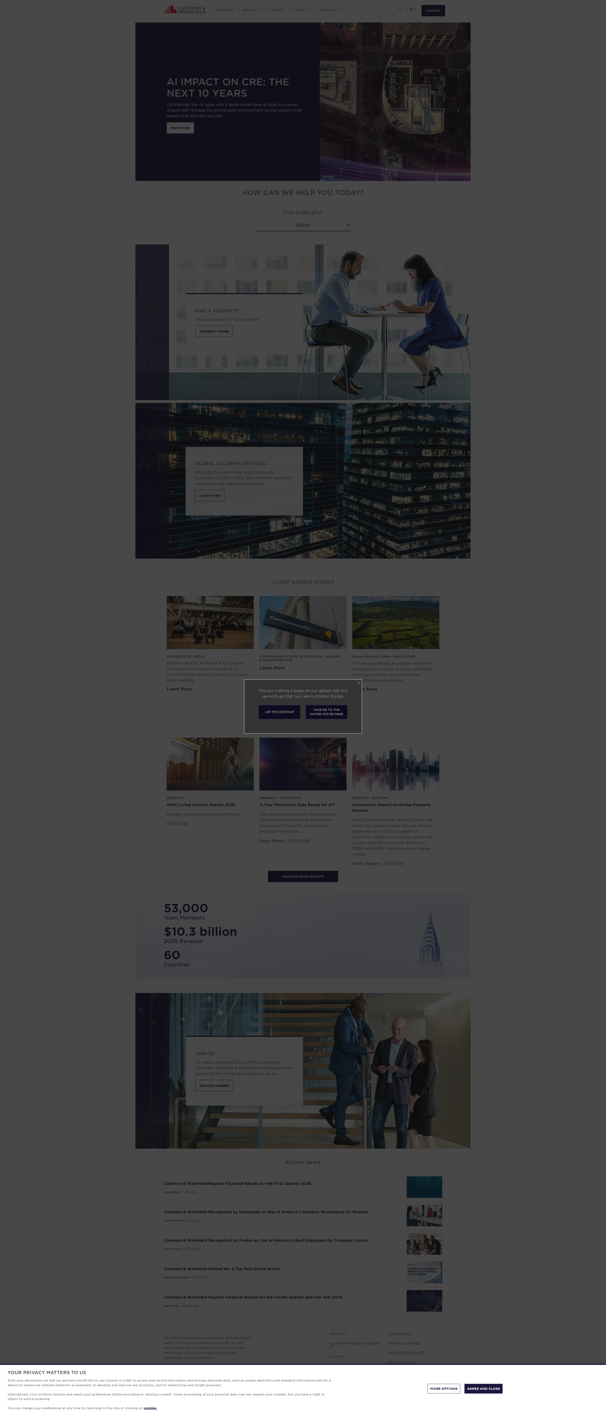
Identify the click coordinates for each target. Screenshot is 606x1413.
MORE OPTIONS (444, 1388)
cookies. (150, 1408)
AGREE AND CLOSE (483, 1388)
